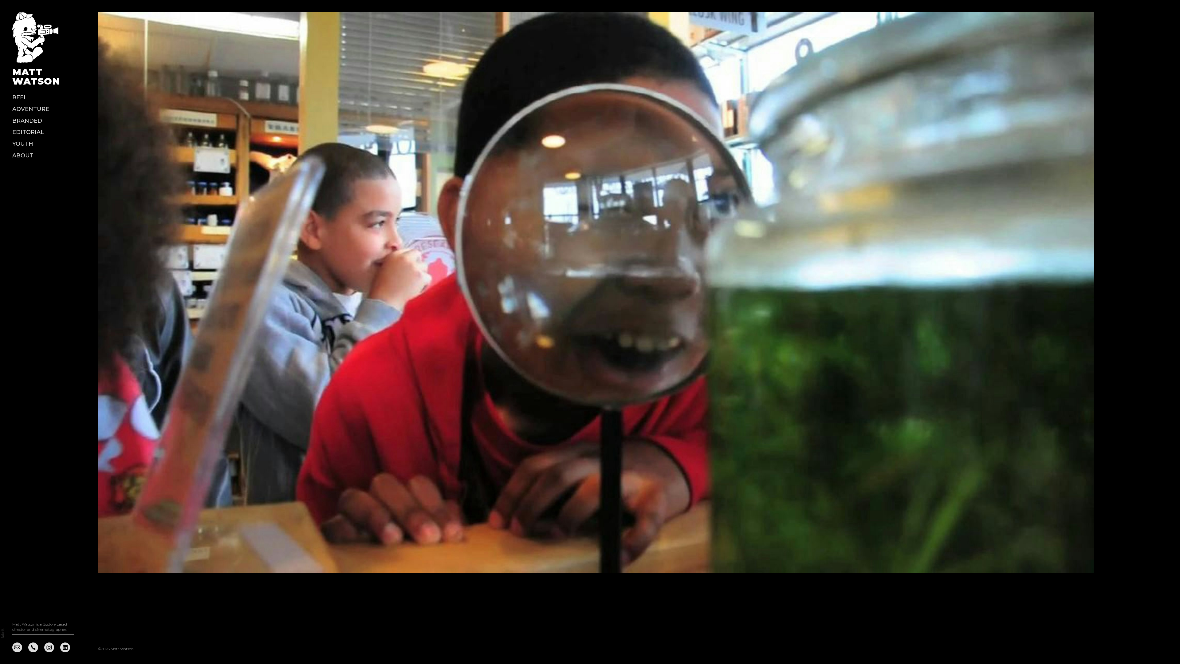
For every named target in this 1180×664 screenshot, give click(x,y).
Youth (22, 143)
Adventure (30, 109)
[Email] (17, 647)
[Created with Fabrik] (2, 633)
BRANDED (27, 120)
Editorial (28, 132)
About (22, 155)
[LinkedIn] (65, 647)
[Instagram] (49, 647)
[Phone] (33, 647)
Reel (19, 97)
